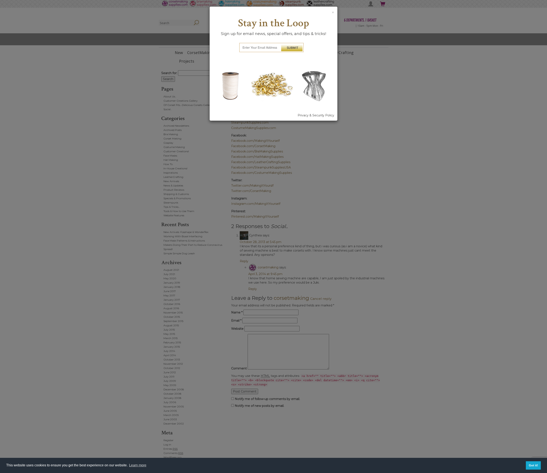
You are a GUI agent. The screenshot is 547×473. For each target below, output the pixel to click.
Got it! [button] (533, 465)
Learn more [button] (137, 465)
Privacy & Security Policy (316, 115)
